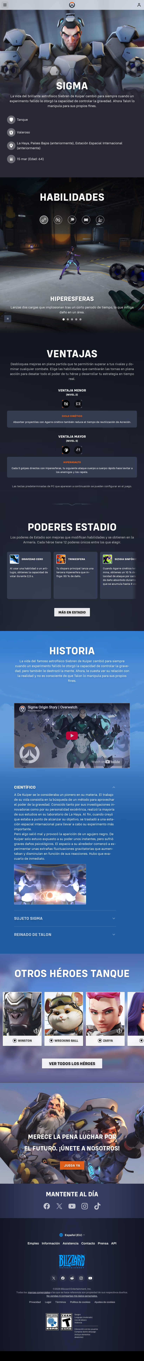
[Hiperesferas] (44, 221)
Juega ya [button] (72, 1165)
